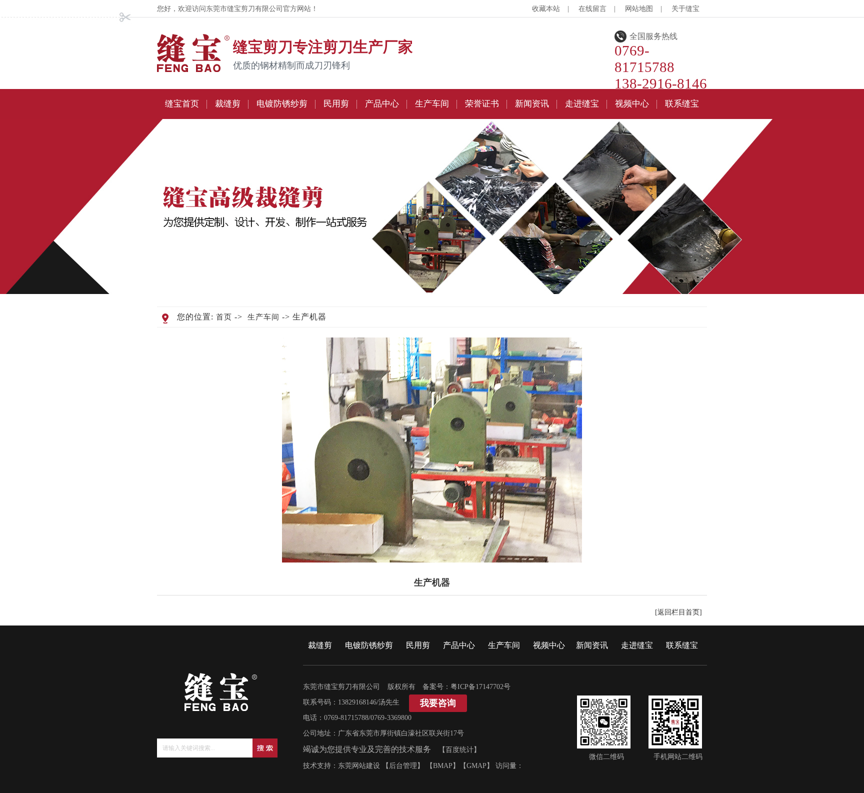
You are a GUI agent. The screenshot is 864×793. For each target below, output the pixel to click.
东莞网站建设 (359, 766)
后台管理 (403, 766)
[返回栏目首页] (678, 612)
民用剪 (418, 645)
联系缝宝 (682, 645)
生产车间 (264, 317)
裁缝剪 (320, 645)
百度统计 (460, 750)
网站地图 (639, 8)
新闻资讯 (592, 645)
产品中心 (459, 645)
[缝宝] (193, 70)
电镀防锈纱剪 (369, 645)
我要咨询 (438, 703)
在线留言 (592, 8)
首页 (224, 317)
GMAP (476, 766)
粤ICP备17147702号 (480, 686)
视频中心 (549, 645)
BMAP (442, 766)
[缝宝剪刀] (221, 708)
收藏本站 (546, 8)
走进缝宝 (637, 645)
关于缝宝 (686, 8)
